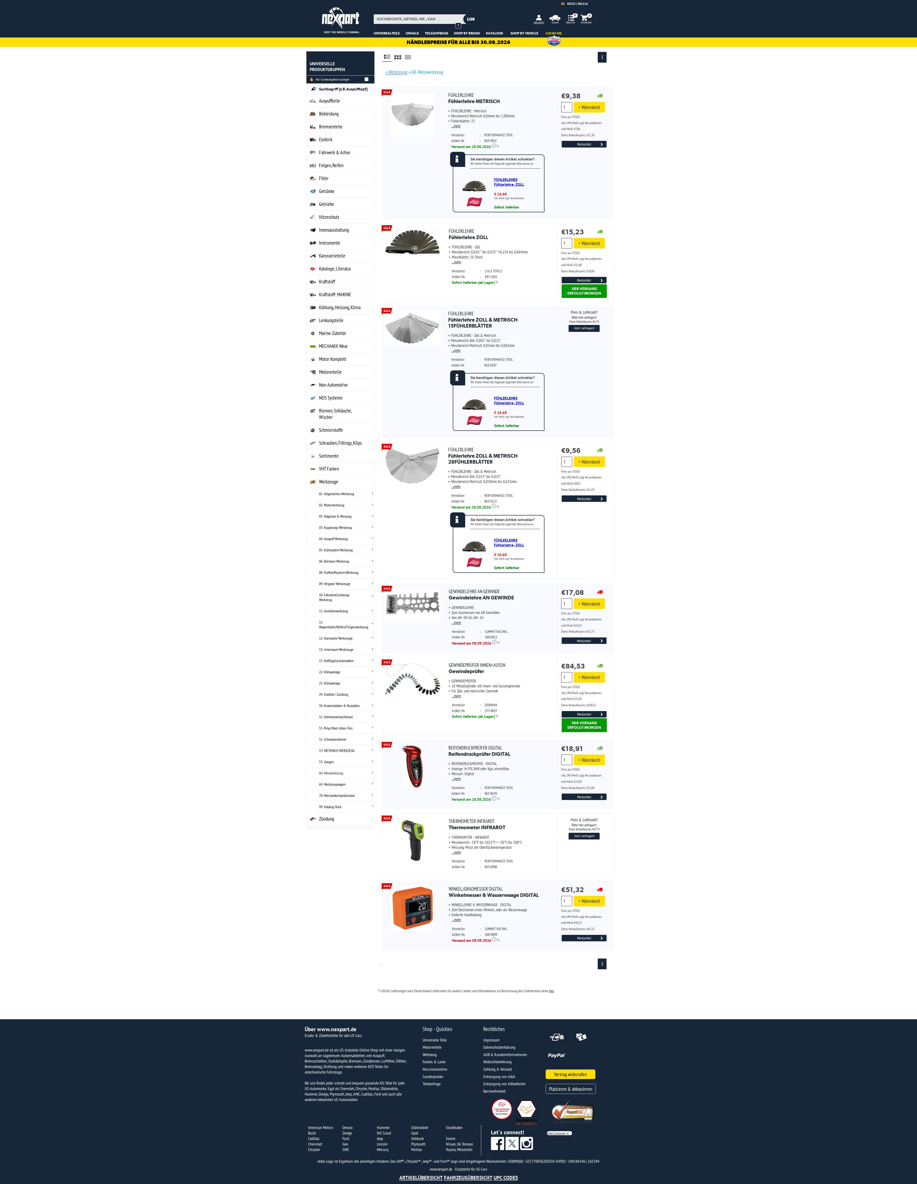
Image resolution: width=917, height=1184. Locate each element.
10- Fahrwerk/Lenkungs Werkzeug (334, 597)
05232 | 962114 (577, 4)
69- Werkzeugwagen (332, 784)
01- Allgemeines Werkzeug (336, 493)
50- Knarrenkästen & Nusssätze (339, 705)
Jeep (380, 1138)
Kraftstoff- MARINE (335, 294)
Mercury (383, 1149)
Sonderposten (433, 1076)
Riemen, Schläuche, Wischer (335, 413)
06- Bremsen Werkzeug (334, 561)
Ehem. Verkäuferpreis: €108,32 (578, 705)
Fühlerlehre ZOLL (468, 234)
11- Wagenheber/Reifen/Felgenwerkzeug (343, 624)
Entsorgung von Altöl (499, 1076)
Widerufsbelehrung (497, 1061)
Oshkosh (417, 1138)
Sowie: (451, 1138)
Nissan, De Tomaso (459, 1144)
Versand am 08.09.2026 (473, 643)
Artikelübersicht (421, 1177)
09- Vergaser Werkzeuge (334, 583)
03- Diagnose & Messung (335, 516)
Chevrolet (315, 1144)
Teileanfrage (432, 1083)
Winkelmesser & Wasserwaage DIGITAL (494, 892)
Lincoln (382, 1144)
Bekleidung (329, 113)
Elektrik (325, 139)
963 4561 (490, 140)
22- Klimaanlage (329, 671)
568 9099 (491, 934)
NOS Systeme (330, 398)
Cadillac (314, 1138)
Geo (345, 1144)
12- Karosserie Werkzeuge (336, 638)
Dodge (347, 1133)
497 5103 (491, 276)
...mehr (456, 125)
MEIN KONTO (539, 22)
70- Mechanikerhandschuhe (337, 795)
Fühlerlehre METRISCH (474, 98)
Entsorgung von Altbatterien (504, 1083)
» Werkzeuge (397, 72)
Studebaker (454, 1127)
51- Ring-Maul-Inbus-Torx (336, 728)
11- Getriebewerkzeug (333, 610)
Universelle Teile (435, 1040)
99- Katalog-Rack (330, 806)
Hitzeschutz (329, 217)
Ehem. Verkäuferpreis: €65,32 (577, 929)
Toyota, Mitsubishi (459, 1149)
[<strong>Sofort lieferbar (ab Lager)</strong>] (599, 232)
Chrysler (314, 1149)
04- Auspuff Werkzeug (333, 538)
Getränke (327, 191)
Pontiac (416, 1149)
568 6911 (491, 637)
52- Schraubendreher (333, 739)
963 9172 (490, 501)
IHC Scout (384, 1133)
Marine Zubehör (332, 333)
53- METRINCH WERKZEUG (337, 750)
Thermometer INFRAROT (477, 824)
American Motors (320, 1127)
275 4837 (491, 710)
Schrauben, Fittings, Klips (340, 443)
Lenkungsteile (331, 320)
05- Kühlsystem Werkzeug (336, 550)
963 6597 (490, 365)
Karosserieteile (332, 255)
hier (551, 990)
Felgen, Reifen (331, 165)
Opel (414, 1133)
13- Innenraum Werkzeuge (336, 649)
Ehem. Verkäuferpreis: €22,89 (577, 788)
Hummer (383, 1127)
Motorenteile (330, 372)
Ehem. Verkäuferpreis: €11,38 (577, 135)
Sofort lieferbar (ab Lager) (473, 282)
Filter (324, 178)
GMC (345, 1149)
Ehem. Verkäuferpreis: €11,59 (577, 490)
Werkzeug (430, 1054)
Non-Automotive (333, 385)
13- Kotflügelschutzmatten (336, 660)
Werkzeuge (328, 481)
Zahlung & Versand (497, 1069)
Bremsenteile (330, 126)
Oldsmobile (419, 1127)
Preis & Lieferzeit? (584, 316)
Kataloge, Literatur (335, 268)
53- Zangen (326, 761)
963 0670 (491, 793)
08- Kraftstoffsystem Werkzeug (338, 572)
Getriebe (326, 204)
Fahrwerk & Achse (334, 152)
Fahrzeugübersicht (468, 1177)
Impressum (491, 1040)
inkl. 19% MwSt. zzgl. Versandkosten (581, 123)
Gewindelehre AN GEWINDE (481, 594)
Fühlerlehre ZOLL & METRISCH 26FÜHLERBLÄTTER (482, 456)
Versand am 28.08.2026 (472, 146)
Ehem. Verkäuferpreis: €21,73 (577, 631)
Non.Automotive (435, 1069)
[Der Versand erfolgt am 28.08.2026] (599, 96)
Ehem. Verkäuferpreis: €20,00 (577, 271)
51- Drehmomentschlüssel (336, 716)
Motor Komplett (332, 359)
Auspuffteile (329, 101)
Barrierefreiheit (494, 1091)
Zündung (326, 819)
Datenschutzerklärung (499, 1047)
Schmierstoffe (331, 430)
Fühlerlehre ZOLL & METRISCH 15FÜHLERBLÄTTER (482, 320)
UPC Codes (506, 1177)
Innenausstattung (334, 230)
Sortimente (329, 456)
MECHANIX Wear (333, 346)
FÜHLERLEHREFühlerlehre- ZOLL (509, 182)
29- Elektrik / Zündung (333, 694)
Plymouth (418, 1144)
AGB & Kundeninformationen (505, 1054)
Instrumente (329, 243)
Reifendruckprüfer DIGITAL (479, 751)
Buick (312, 1133)
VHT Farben (329, 469)
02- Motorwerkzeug (331, 505)
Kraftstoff (327, 281)
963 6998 (491, 866)
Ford (345, 1138)
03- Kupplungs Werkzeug (335, 527)
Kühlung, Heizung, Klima (340, 307)
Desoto (347, 1127)
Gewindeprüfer (477, 668)
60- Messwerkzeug (331, 773)
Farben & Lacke (434, 1061)
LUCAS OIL (554, 33)
